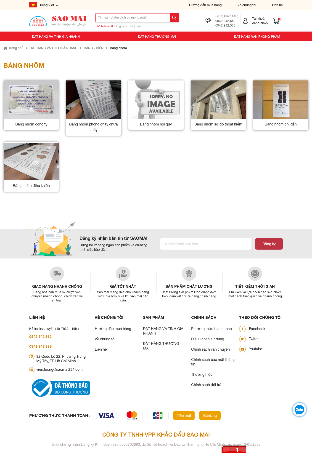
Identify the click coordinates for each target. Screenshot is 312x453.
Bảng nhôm (118, 48)
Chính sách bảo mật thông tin (213, 361)
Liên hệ (277, 5)
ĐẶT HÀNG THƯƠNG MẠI (157, 36)
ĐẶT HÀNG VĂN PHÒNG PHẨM (257, 36)
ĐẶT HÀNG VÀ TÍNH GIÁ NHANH (56, 36)
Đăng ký (269, 244)
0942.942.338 (225, 25)
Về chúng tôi (247, 5)
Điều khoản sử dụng (207, 339)
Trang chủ (16, 48)
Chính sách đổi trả (206, 385)
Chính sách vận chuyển (210, 349)
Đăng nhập (260, 23)
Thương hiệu (201, 374)
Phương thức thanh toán (211, 329)
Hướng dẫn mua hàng (205, 5)
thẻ (132, 26)
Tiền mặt (184, 415)
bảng (139, 26)
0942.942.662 (225, 21)
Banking (210, 415)
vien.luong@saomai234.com (59, 369)
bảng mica (120, 26)
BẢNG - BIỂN (93, 48)
